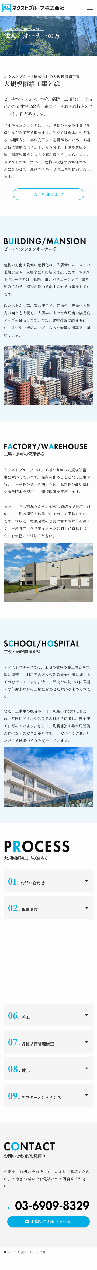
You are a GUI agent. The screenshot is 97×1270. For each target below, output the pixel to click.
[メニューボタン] (89, 8)
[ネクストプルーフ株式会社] (33, 8)
